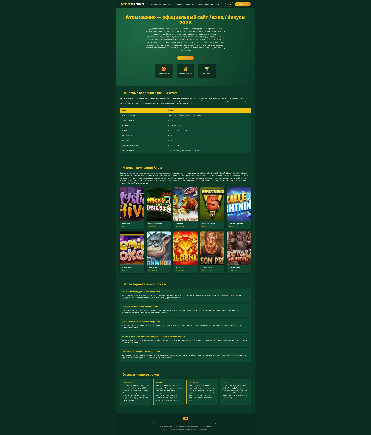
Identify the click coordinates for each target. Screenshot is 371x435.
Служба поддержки (205, 4)
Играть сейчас (185, 58)
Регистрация (243, 4)
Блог (217, 4)
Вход (229, 4)
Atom (132, 4)
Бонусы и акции (183, 4)
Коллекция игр (169, 4)
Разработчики (155, 4)
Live (193, 4)
